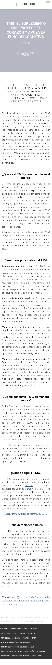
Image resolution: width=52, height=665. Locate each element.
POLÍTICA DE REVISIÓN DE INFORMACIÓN (15, 642)
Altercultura (5, 617)
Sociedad (39, 622)
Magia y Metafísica (8, 622)
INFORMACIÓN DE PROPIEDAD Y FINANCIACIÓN (17, 651)
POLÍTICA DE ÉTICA (29, 638)
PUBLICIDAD (32, 634)
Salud (26, 43)
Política (19, 622)
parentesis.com (41, 651)
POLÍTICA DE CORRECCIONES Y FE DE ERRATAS (17, 647)
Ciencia (20, 617)
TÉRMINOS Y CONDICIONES (10, 638)
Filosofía (28, 617)
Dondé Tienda (37, 656)
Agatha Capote (27, 53)
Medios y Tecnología (41, 617)
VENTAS (22, 634)
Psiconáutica (29, 622)
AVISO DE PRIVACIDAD (9, 634)
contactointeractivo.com (20, 656)
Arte (13, 617)
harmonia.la (5, 656)
